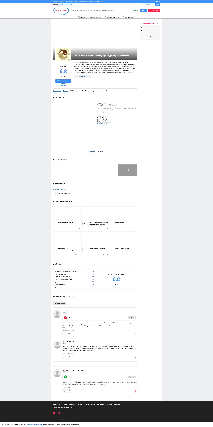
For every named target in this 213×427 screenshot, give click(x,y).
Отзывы (100, 151)
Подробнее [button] (132, 317)
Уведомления (60, 303)
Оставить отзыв (63, 81)
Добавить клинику (147, 28)
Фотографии (91, 151)
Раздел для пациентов (112, 17)
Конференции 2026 (147, 37)
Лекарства (81, 17)
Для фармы (101, 404)
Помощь (109, 404)
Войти (157, 4)
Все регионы (57, 91)
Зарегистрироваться (148, 4)
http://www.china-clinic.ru (104, 122)
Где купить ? (154, 10)
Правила (117, 404)
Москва (65, 91)
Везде (135, 10)
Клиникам (80, 404)
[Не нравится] (69, 333)
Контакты (56, 404)
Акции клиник (145, 31)
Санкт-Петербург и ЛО (66, 4)
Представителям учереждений (63, 84)
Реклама (64, 404)
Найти (143, 10)
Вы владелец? (82, 76)
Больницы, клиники (95, 17)
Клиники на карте (146, 34)
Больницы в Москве (59, 189)
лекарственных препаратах (34, 424)
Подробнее (100, 1)
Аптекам (72, 404)
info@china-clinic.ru (102, 123)
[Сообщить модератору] (135, 333)
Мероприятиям (90, 404)
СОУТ (72, 407)
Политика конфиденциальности (61, 407)
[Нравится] (64, 333)
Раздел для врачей (129, 17)
